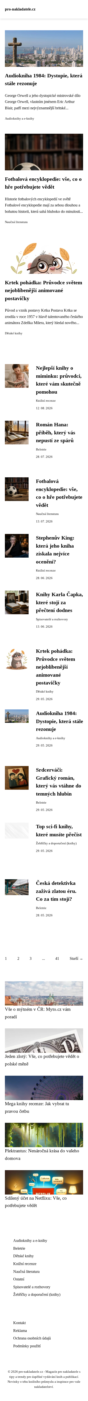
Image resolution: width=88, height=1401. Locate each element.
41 (57, 958)
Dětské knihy (13, 333)
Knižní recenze (46, 400)
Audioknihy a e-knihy (19, 118)
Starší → (76, 958)
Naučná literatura (16, 222)
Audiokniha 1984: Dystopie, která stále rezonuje (59, 721)
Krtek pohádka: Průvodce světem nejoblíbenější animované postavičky (43, 290)
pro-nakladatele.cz (20, 9)
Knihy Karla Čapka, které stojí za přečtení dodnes (59, 602)
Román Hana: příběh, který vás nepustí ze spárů (55, 432)
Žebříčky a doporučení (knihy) (56, 843)
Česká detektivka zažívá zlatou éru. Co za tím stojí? (56, 891)
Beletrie (41, 449)
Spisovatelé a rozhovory (52, 619)
